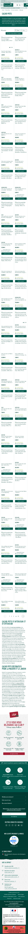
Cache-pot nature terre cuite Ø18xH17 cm (6, 134)
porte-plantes (18, 692)
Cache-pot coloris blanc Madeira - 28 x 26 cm (20, 492)
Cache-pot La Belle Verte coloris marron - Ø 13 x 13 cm (21, 52)
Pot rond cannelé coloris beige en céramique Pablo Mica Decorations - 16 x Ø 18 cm (6, 245)
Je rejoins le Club (14, 753)
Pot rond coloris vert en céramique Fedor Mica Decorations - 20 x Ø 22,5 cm (20, 162)
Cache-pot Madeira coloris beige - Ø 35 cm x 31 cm (7, 602)
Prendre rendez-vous (8, 872)
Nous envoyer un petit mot (9, 881)
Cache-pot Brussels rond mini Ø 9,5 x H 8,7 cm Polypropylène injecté (7, 217)
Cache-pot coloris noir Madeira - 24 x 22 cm (7, 354)
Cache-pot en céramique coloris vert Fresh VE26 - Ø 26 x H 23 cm (21, 575)
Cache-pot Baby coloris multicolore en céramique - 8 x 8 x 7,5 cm (20, 355)
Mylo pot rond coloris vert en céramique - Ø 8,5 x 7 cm (20, 217)
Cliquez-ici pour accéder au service (11, 876)
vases (3, 694)
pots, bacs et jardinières (16, 627)
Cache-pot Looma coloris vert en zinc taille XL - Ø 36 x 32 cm (6, 382)
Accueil (3, 10)
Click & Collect (20, 774)
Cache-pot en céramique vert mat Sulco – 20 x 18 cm (20, 134)
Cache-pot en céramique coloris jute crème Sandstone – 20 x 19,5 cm (7, 162)
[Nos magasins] (17, 5)
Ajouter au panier (7, 61)
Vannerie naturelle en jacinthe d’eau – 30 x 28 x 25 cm (20, 244)
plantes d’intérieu (7, 691)
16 (18, 616)
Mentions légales (21, 894)
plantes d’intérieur (20, 683)
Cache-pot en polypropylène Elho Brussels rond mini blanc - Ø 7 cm (7, 80)
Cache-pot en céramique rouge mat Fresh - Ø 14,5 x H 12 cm (20, 382)
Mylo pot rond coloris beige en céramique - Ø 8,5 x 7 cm (6, 437)
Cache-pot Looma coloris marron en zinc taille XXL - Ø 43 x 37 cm (20, 300)
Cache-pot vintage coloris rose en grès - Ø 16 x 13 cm (20, 189)
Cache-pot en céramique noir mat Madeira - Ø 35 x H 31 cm (6, 272)
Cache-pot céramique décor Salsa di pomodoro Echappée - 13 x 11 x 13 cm (20, 272)
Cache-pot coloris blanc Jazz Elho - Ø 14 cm (6, 409)
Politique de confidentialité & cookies (10, 896)
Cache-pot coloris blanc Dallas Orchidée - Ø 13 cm (20, 107)
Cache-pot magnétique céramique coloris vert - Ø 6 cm (7, 574)
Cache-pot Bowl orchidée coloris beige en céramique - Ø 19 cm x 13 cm (20, 602)
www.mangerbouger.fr (13, 903)
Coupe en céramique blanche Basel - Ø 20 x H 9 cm (6, 464)
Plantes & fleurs (7, 10)
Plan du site (9, 898)
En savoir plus (13, 845)
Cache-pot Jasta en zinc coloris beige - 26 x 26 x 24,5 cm (7, 299)
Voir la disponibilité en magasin (14, 33)
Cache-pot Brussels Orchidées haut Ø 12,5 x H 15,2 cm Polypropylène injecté (6, 107)
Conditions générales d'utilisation (10, 894)
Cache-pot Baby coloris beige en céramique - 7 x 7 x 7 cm (7, 547)
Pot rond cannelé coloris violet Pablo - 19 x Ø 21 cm (20, 464)
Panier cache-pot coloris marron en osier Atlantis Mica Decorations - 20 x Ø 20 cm (7, 492)
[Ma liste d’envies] (22, 5)
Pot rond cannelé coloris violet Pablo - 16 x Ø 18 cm (6, 519)
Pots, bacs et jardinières (14, 10)
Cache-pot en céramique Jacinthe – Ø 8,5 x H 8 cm (19, 437)
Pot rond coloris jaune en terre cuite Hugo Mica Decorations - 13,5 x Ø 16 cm (20, 547)
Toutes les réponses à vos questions (11, 867)
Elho (10, 649)
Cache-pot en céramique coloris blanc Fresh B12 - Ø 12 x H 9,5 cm (21, 409)
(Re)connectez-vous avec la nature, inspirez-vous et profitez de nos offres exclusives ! (14, 809)
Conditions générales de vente (14, 892)
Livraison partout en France (8, 786)
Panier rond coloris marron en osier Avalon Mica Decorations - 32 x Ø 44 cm (20, 327)
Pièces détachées (21, 896)
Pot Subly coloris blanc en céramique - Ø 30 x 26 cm (19, 79)
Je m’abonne (14, 816)
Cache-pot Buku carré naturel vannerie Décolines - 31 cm (20, 519)
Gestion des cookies (17, 898)
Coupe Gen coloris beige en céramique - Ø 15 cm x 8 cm (6, 52)
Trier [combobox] (24, 30)
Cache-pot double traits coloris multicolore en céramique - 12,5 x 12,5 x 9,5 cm (7, 327)
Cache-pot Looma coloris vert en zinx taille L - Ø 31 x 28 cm (6, 189)
